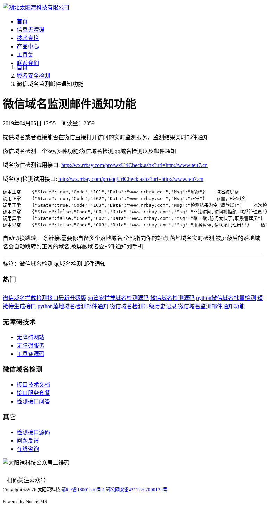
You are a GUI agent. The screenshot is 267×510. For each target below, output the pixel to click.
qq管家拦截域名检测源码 (118, 298)
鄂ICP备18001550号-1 (83, 489)
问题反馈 (28, 441)
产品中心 (28, 46)
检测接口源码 (33, 432)
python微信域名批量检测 (226, 298)
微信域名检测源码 (172, 298)
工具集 (25, 55)
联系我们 (28, 63)
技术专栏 (28, 38)
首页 (22, 21)
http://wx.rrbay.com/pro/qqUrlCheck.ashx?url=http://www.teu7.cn (130, 179)
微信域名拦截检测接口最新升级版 (44, 298)
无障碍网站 (30, 337)
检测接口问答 (33, 401)
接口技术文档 (33, 385)
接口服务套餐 (33, 393)
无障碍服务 (30, 346)
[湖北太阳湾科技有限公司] (36, 7)
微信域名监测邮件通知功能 (211, 306)
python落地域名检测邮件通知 (73, 306)
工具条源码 (30, 354)
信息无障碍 (30, 30)
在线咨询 (28, 449)
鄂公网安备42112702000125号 (136, 489)
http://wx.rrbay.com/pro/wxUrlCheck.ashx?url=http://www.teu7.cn (134, 165)
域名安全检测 (33, 76)
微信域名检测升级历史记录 (143, 306)
